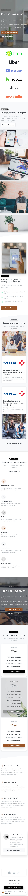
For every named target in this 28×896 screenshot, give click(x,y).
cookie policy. (8, 893)
